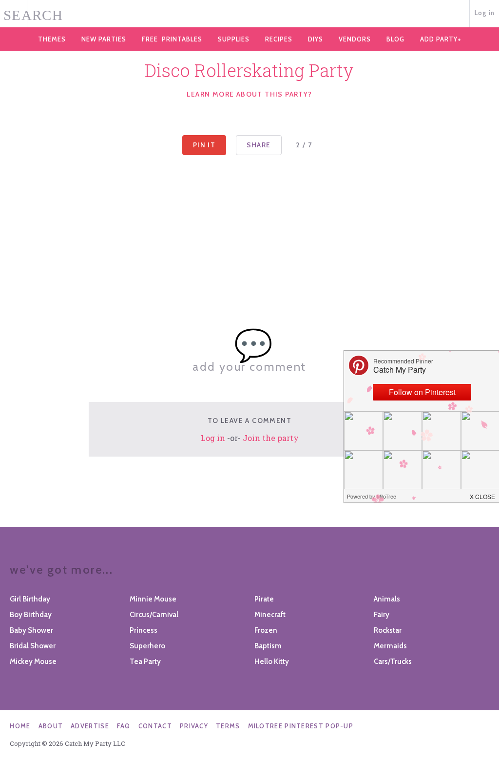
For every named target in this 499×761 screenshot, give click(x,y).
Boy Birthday (31, 614)
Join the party (271, 438)
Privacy (194, 726)
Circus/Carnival (154, 614)
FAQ (124, 726)
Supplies (234, 39)
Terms (228, 726)
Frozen (265, 630)
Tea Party (145, 661)
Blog (395, 39)
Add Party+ (440, 39)
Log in (485, 13)
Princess (143, 630)
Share (259, 144)
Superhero (147, 645)
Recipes (278, 39)
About (50, 726)
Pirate (264, 599)
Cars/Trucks (393, 661)
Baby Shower (31, 630)
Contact (155, 726)
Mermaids (390, 645)
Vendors (355, 39)
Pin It (204, 144)
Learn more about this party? (249, 94)
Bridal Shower (33, 645)
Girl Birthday (30, 599)
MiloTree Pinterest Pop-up (301, 726)
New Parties (103, 39)
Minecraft (270, 614)
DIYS (315, 39)
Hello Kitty (271, 661)
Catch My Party (249, 14)
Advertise (90, 726)
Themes (52, 39)
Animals (387, 599)
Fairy (381, 614)
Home (20, 726)
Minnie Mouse (153, 599)
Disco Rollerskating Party (249, 70)
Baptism (268, 645)
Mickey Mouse (33, 661)
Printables (172, 39)
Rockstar (388, 630)
